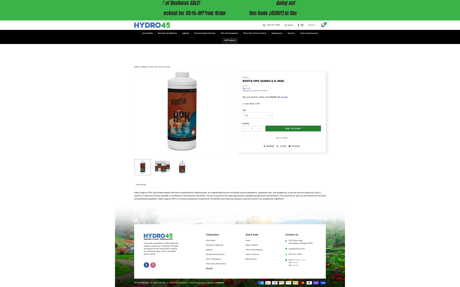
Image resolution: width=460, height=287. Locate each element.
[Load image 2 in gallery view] (162, 167)
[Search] (285, 25)
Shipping (246, 90)
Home (136, 67)
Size (244, 110)
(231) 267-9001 (273, 25)
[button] (288, 25)
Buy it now (282, 138)
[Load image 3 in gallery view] (182, 167)
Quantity (246, 123)
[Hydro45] (152, 25)
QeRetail (220, 282)
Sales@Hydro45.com (297, 248)
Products (144, 67)
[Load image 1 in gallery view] (143, 167)
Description (141, 184)
